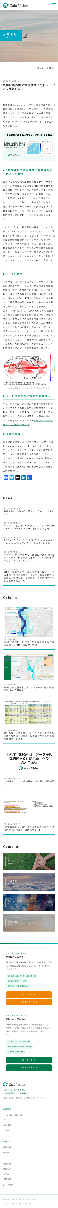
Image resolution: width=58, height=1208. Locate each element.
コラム (6, 1174)
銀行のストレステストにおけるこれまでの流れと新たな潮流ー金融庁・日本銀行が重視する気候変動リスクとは (29, 734)
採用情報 (7, 1179)
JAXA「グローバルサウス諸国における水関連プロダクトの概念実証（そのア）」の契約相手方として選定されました (29, 556)
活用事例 (7, 1164)
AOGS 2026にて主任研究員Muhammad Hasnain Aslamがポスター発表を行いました (29, 540)
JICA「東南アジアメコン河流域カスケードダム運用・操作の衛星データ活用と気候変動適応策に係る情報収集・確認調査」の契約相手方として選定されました (29, 575)
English (28, 1203)
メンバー (7, 1120)
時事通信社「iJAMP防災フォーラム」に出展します (29, 511)
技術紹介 (7, 1152)
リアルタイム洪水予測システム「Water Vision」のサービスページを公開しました (29, 526)
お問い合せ (8, 1184)
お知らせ (51, 68)
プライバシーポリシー (12, 1203)
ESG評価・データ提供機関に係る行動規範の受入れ (29, 781)
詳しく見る (27, 994)
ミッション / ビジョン (13, 1115)
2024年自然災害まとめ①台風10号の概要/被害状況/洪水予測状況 (29, 687)
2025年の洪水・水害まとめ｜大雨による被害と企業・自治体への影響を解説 (29, 642)
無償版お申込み (28, 1002)
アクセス (7, 1130)
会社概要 (7, 1125)
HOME (40, 68)
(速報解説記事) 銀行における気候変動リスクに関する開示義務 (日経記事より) (29, 827)
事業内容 (7, 1147)
